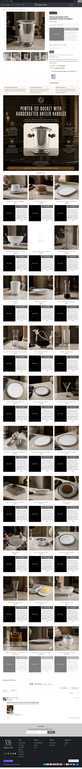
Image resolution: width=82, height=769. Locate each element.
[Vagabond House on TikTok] (9, 1)
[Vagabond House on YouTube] (11, 1)
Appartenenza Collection (59, 68)
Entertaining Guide (22, 742)
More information (54, 83)
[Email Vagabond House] (1, 1)
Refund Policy (21, 756)
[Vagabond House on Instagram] (5, 1)
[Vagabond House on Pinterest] (7, 1)
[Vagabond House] (40, 5)
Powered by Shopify (16, 764)
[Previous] (4, 31)
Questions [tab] (13, 690)
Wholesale (20, 749)
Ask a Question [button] (64, 688)
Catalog (35, 747)
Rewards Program (52, 742)
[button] (7, 4)
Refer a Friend (51, 745)
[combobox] (75, 4)
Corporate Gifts (21, 747)
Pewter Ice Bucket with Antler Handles (14, 714)
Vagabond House (9, 764)
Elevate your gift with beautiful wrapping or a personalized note (64, 71)
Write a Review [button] (75, 688)
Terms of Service (22, 754)
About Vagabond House (38, 742)
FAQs (66, 745)
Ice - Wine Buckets (61, 65)
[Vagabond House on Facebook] (3, 1)
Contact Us (36, 745)
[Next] (47, 31)
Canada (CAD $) (73, 760)
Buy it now (21, 206)
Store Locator (21, 745)
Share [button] (9, 717)
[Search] (79, 4)
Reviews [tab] (5, 690)
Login (75, 1)
